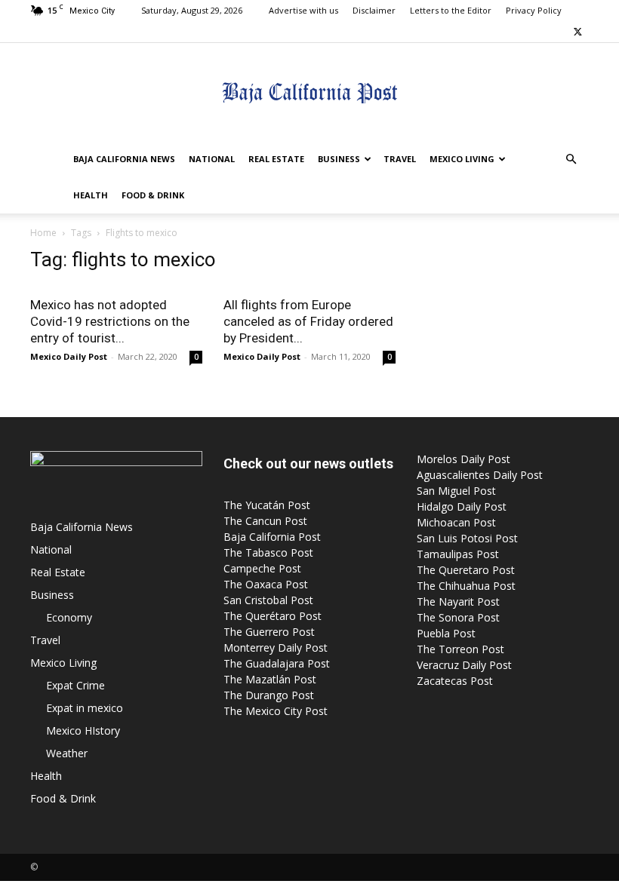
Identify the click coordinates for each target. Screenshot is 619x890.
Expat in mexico (84, 708)
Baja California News (124, 158)
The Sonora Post (458, 617)
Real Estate (276, 158)
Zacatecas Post (455, 681)
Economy (69, 617)
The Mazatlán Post (269, 679)
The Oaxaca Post (265, 584)
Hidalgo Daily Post (462, 506)
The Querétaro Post (272, 616)
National (212, 158)
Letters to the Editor (450, 10)
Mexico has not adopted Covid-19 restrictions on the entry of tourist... (109, 321)
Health (90, 195)
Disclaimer (374, 10)
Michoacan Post (456, 522)
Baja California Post (272, 536)
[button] (571, 159)
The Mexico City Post (275, 711)
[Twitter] (577, 31)
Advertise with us (303, 10)
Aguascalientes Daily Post (480, 475)
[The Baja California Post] (309, 92)
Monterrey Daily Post (275, 647)
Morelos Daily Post (463, 459)
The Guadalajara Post (276, 663)
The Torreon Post (460, 649)
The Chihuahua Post (466, 585)
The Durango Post (268, 695)
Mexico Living (462, 158)
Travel (399, 158)
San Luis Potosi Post (467, 538)
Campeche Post (262, 568)
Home (43, 232)
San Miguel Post (456, 490)
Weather (67, 753)
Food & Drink (153, 195)
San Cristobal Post (268, 600)
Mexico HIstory (83, 730)
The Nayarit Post (458, 601)
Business (339, 158)
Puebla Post (446, 633)
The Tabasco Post (268, 552)
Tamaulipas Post (458, 554)
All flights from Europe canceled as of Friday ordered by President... (308, 321)
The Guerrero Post (269, 632)
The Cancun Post (265, 521)
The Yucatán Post (266, 505)
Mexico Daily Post (68, 356)
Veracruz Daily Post (464, 665)
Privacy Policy (534, 10)
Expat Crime (75, 685)
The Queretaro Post (466, 570)
